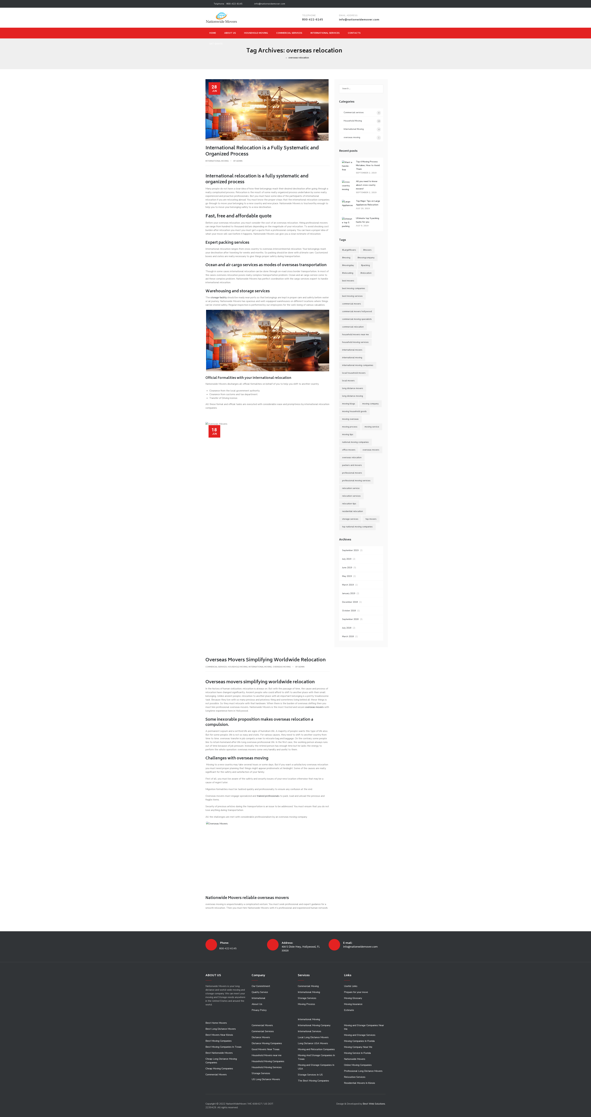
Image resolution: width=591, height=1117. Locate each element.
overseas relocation (352, 457)
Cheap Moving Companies (219, 1068)
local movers (348, 380)
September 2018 (350, 619)
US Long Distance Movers (266, 1079)
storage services (350, 519)
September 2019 (350, 550)
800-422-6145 (234, 3)
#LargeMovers (349, 249)
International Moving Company (314, 1025)
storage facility (219, 297)
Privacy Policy (259, 1010)
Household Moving (256, 33)
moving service (372, 426)
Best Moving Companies (218, 1041)
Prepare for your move (356, 992)
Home (212, 33)
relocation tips (349, 503)
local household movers (354, 372)
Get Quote (216, 43)
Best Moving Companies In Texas (223, 1047)
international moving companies (357, 365)
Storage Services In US (310, 1074)
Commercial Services (289, 33)
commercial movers (351, 303)
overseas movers (314, 707)
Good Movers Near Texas (265, 1049)
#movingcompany (366, 257)
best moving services (352, 296)
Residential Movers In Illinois (359, 1083)
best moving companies (353, 288)
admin (239, 161)
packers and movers (352, 465)
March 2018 (348, 636)
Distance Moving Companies (267, 1043)
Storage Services (261, 1073)
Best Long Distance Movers (220, 1029)
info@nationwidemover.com (269, 3)
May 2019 (347, 576)
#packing (365, 265)
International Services (325, 33)
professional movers (352, 472)
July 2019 (346, 559)
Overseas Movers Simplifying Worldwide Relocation (265, 660)
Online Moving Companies (358, 1065)
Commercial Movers (216, 1074)
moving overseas (350, 419)
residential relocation (352, 511)
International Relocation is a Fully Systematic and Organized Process (262, 151)
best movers (348, 280)
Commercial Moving (308, 986)
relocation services (351, 495)
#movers (367, 249)
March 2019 (348, 584)
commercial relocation (353, 326)
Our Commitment (261, 986)
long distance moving (352, 396)
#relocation (366, 273)
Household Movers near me (266, 1055)
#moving (346, 257)
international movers (352, 349)
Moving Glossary (353, 998)
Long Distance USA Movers (313, 1043)
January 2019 (348, 593)
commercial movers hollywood (357, 311)
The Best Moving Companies (313, 1080)
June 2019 (347, 567)
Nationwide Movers (354, 1059)
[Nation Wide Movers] (221, 18)
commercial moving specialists (357, 319)
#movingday (348, 265)
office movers (348, 449)
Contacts (354, 33)
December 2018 (350, 602)
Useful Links (350, 986)
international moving (352, 357)
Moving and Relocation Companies (316, 1049)
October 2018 (349, 610)
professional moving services (356, 480)
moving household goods (354, 411)
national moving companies (355, 442)
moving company (370, 403)
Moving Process (306, 1004)
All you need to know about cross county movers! (366, 185)
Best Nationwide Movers (219, 1053)
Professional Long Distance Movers (363, 1071)
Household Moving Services (267, 1067)
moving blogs (348, 403)
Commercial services (216, 667)
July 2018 (346, 627)
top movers (371, 519)
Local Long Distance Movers (313, 1037)
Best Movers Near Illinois (219, 1035)
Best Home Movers (216, 1023)
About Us (230, 33)
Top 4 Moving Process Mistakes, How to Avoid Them (368, 165)
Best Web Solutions (374, 1103)
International (258, 998)
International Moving (217, 161)
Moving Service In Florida (357, 1053)
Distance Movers (261, 1037)
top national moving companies (357, 526)
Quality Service (260, 992)
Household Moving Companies (268, 1061)
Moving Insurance (353, 1004)
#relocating (347, 273)
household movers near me (355, 334)
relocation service (351, 488)
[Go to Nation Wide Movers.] (283, 57)
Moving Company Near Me (358, 1047)
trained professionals (268, 796)
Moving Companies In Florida (359, 1041)
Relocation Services (354, 1077)
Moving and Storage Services (359, 1035)
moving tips (347, 434)
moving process (349, 426)
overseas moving (282, 667)
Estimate (349, 1010)
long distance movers (352, 388)
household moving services (355, 342)
